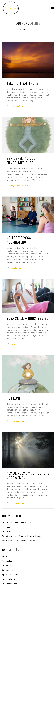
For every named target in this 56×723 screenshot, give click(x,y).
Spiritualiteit (18, 106)
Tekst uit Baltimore (23, 83)
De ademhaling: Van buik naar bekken (22, 536)
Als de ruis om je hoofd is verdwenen (28, 475)
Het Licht (14, 398)
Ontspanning (8, 570)
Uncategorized (17, 421)
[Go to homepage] (10, 8)
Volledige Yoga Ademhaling (19, 240)
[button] (52, 9)
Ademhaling (16, 268)
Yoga (13, 186)
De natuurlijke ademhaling (16, 522)
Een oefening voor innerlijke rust (22, 160)
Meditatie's (22, 186)
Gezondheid (8, 565)
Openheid (6, 531)
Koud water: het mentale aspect (19, 540)
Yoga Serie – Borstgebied (27, 318)
